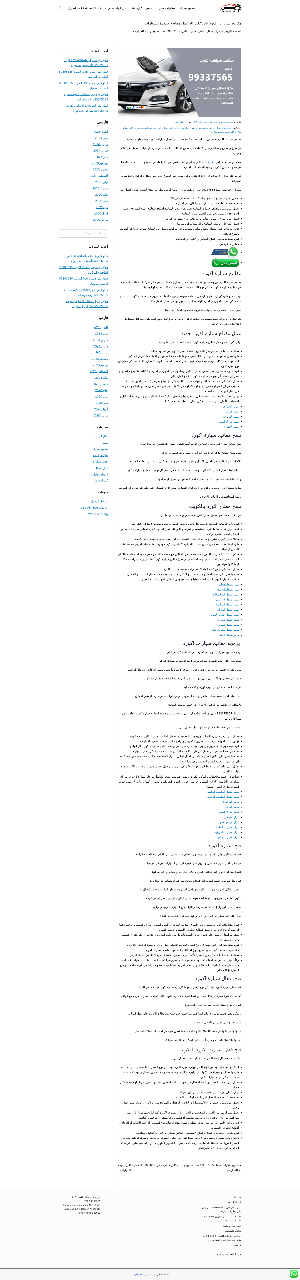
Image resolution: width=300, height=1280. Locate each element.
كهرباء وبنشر (100, 480)
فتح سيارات (150, 128)
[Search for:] (83, 233)
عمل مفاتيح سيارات (204, 128)
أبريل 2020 (101, 213)
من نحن (237, 1245)
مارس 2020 (100, 219)
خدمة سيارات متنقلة (232, 1225)
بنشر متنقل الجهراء (228, 589)
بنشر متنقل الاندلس (227, 599)
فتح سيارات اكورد (136, 128)
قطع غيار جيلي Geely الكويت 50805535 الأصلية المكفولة (83, 85)
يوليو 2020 (101, 194)
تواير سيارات (100, 455)
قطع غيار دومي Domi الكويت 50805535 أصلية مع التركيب (83, 74)
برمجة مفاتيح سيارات (223, 128)
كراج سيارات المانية (227, 827)
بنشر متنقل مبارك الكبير (225, 629)
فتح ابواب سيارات (115, 8)
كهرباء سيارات (99, 474)
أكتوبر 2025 (101, 131)
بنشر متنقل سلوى (228, 619)
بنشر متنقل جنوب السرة (224, 614)
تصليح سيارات (187, 8)
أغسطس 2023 (99, 175)
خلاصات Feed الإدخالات (94, 507)
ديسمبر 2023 (100, 163)
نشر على (205, 122)
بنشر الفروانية (231, 416)
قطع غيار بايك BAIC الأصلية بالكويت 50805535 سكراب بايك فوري (87, 108)
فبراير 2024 (100, 150)
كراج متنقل (136, 8)
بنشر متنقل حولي (229, 584)
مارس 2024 (100, 144)
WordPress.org (98, 514)
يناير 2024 (101, 157)
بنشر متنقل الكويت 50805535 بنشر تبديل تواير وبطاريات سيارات (221, 1209)
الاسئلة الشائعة (234, 1202)
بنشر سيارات (222, 1254)
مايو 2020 (102, 207)
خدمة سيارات (100, 461)
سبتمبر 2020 (100, 188)
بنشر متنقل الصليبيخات (225, 594)
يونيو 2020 (101, 200)
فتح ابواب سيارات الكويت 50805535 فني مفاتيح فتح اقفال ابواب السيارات (221, 1238)
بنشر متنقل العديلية (228, 609)
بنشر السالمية (231, 801)
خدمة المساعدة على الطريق (84, 8)
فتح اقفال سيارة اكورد (167, 128)
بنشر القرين (232, 806)
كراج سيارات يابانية (228, 837)
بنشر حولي (232, 411)
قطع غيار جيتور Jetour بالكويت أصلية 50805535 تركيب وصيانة (86, 97)
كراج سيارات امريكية (226, 832)
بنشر (149, 8)
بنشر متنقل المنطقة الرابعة (223, 796)
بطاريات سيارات (165, 8)
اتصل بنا (237, 1197)
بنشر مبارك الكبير (229, 421)
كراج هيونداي (231, 817)
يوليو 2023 (101, 182)
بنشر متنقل (208, 162)
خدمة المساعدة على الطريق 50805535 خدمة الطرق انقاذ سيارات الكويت (222, 1218)
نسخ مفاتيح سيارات (219, 131)
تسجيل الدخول (99, 501)
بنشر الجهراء (231, 426)
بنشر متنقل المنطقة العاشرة (222, 791)
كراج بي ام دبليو (229, 822)
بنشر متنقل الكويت (140, 1274)
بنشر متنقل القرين (228, 624)
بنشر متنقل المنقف (228, 634)
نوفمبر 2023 (100, 169)
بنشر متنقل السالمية (227, 604)
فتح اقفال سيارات (186, 128)
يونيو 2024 (101, 138)
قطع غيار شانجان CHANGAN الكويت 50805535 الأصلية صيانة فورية (86, 63)
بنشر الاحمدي (231, 406)
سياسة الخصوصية (233, 1230)
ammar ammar (226, 122)
